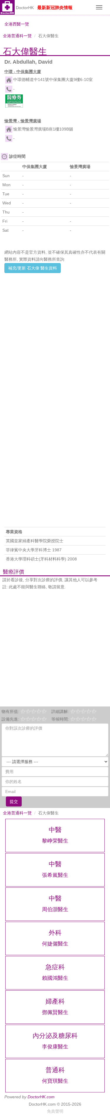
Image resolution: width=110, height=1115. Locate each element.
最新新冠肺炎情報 (54, 7)
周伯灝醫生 (55, 909)
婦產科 (55, 1001)
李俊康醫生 (55, 1047)
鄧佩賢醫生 (55, 1012)
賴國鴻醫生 (55, 978)
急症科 (55, 967)
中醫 (55, 829)
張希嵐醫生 (55, 875)
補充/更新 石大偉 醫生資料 (32, 268)
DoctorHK (25, 7)
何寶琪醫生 (55, 1081)
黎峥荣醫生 (55, 841)
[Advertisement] (55, 330)
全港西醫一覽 (16, 24)
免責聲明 (55, 1111)
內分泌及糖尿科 (55, 1035)
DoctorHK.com (41, 1096)
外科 (55, 932)
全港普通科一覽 (17, 35)
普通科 (55, 1070)
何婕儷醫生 (55, 944)
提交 (14, 801)
